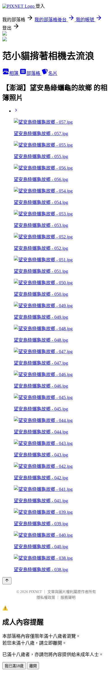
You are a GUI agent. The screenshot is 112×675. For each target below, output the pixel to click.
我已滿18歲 (14, 666)
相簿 (14, 73)
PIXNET (35, 592)
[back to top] (6, 580)
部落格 (33, 73)
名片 (52, 73)
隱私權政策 (45, 597)
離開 (33, 666)
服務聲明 (68, 597)
